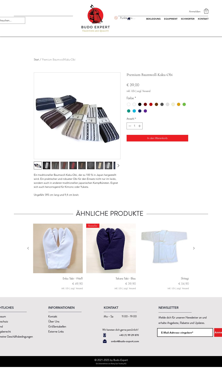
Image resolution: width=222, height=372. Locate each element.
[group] (111, 256)
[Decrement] (129, 126)
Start (36, 59)
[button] (206, 11)
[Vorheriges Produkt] (28, 248)
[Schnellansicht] (58, 248)
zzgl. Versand (143, 91)
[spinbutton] (135, 126)
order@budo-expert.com (125, 341)
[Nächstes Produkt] (194, 248)
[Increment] (140, 126)
